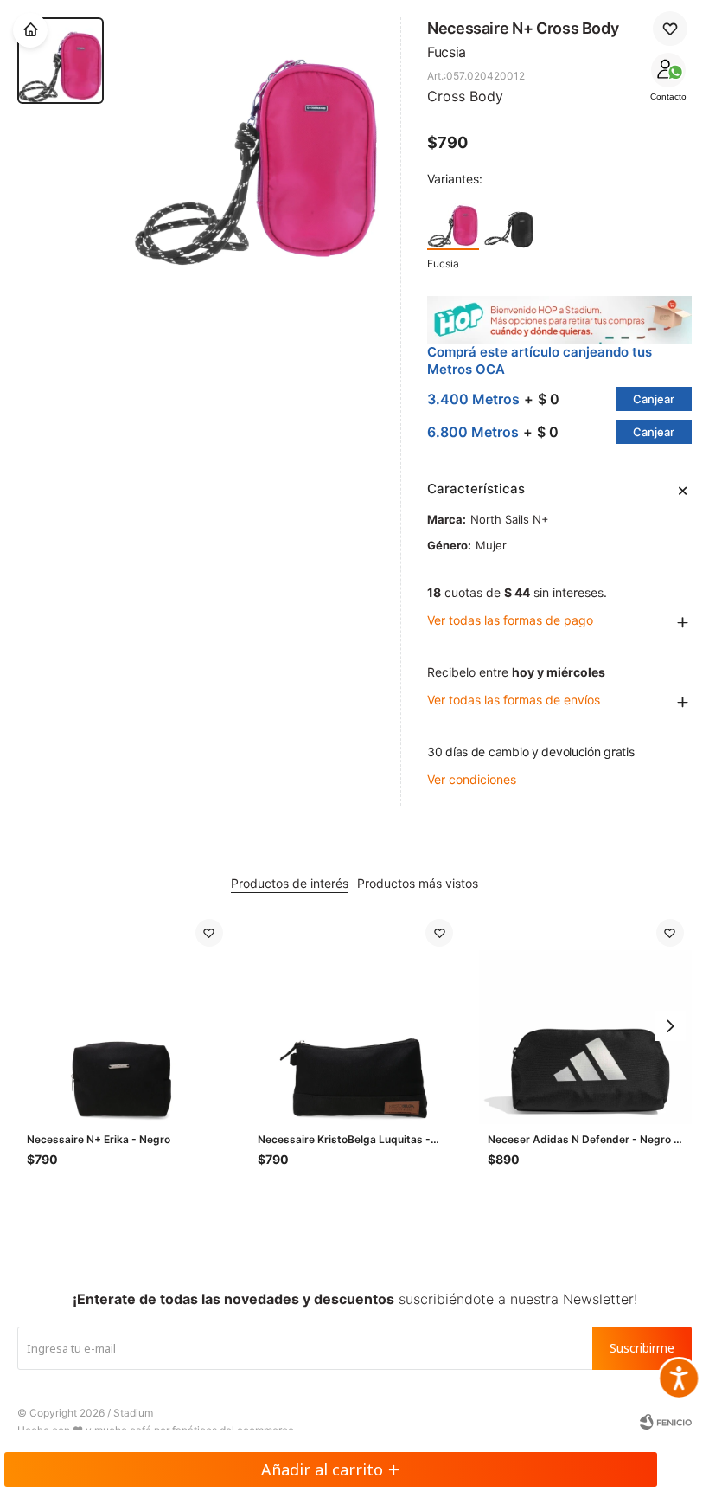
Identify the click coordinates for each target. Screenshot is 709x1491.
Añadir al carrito (322, 1469)
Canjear (653, 399)
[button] (670, 1026)
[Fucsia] (453, 222)
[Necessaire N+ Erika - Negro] (125, 1017)
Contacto (668, 96)
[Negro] (509, 222)
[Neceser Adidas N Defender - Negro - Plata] (586, 1017)
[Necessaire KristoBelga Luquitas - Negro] (356, 1017)
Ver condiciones (471, 779)
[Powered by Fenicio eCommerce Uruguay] (666, 1422)
